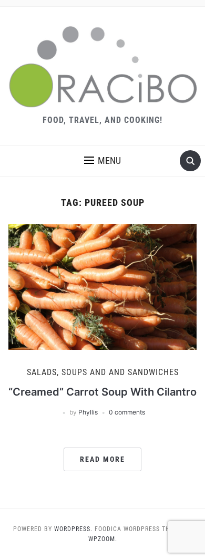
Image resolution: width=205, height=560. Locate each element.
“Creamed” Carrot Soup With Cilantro (102, 392)
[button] (102, 161)
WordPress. (73, 529)
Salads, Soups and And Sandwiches (103, 372)
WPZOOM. (102, 539)
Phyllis (88, 412)
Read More (102, 459)
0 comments (127, 412)
